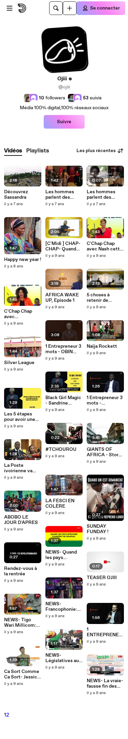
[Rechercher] (56, 8)
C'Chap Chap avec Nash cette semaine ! (105, 246)
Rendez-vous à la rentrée (20, 571)
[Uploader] (69, 8)
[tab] (13, 151)
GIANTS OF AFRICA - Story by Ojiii (104, 452)
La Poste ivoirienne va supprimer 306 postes (20, 468)
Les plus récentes (96, 151)
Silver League (19, 362)
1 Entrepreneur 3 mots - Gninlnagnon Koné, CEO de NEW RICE (105, 400)
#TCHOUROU (60, 449)
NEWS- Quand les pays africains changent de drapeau (61, 554)
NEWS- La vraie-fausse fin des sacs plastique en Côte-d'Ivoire (105, 683)
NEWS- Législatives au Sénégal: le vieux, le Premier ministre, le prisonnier (64, 658)
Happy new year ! (22, 259)
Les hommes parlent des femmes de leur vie (62, 194)
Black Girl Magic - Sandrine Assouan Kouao (63, 400)
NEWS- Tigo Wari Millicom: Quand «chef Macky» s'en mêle (20, 622)
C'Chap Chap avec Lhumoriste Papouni (18, 314)
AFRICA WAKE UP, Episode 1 (62, 297)
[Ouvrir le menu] (9, 8)
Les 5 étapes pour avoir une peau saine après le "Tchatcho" (22, 416)
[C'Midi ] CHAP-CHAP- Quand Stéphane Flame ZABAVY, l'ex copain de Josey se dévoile (63, 246)
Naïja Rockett (102, 346)
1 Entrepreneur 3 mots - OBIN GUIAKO (63, 349)
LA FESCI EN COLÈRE (59, 503)
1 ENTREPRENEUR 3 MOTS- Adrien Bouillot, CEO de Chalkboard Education (104, 632)
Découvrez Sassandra (16, 194)
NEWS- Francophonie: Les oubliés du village (61, 606)
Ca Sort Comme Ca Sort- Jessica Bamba (22, 674)
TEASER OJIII (102, 577)
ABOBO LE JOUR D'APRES (21, 519)
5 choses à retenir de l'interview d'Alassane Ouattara (98, 297)
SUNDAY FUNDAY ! (98, 529)
